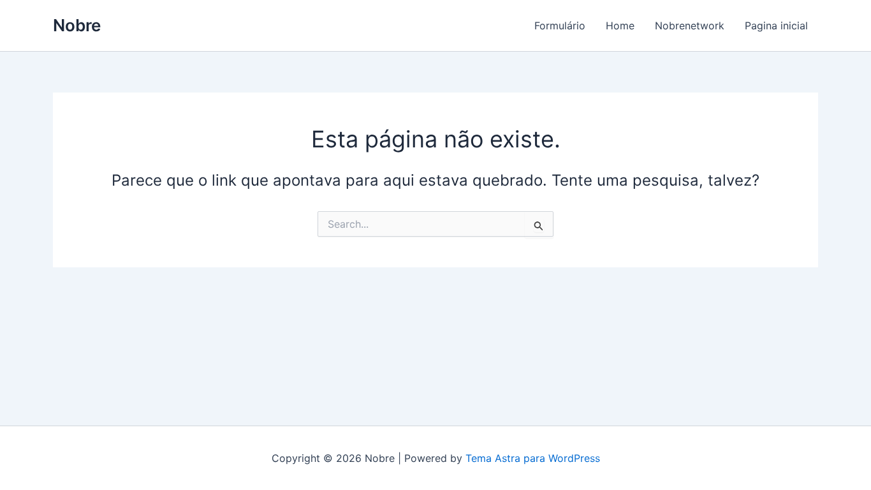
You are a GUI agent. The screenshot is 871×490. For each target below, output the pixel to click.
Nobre (77, 25)
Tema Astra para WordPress (532, 458)
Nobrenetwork (689, 25)
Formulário (559, 25)
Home (620, 25)
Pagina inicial (776, 25)
